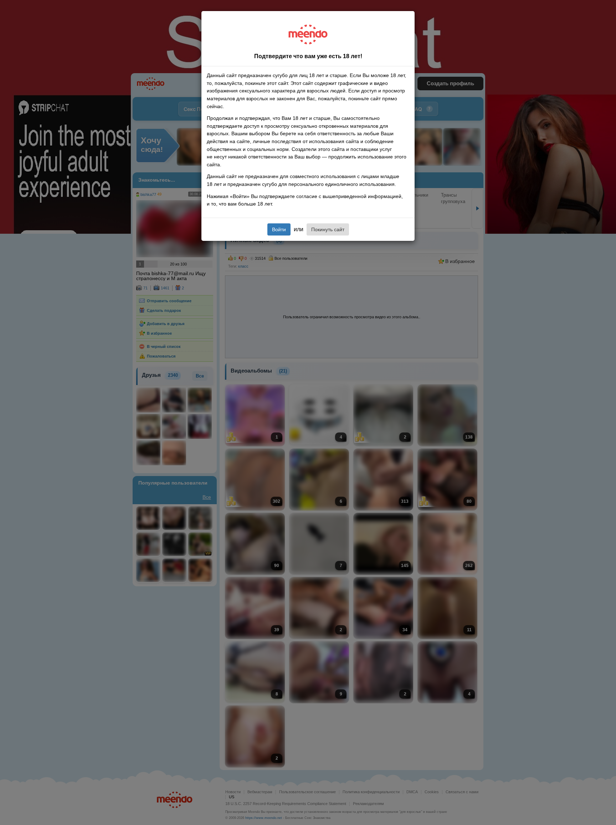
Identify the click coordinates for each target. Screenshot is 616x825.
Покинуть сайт (327, 229)
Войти (279, 229)
